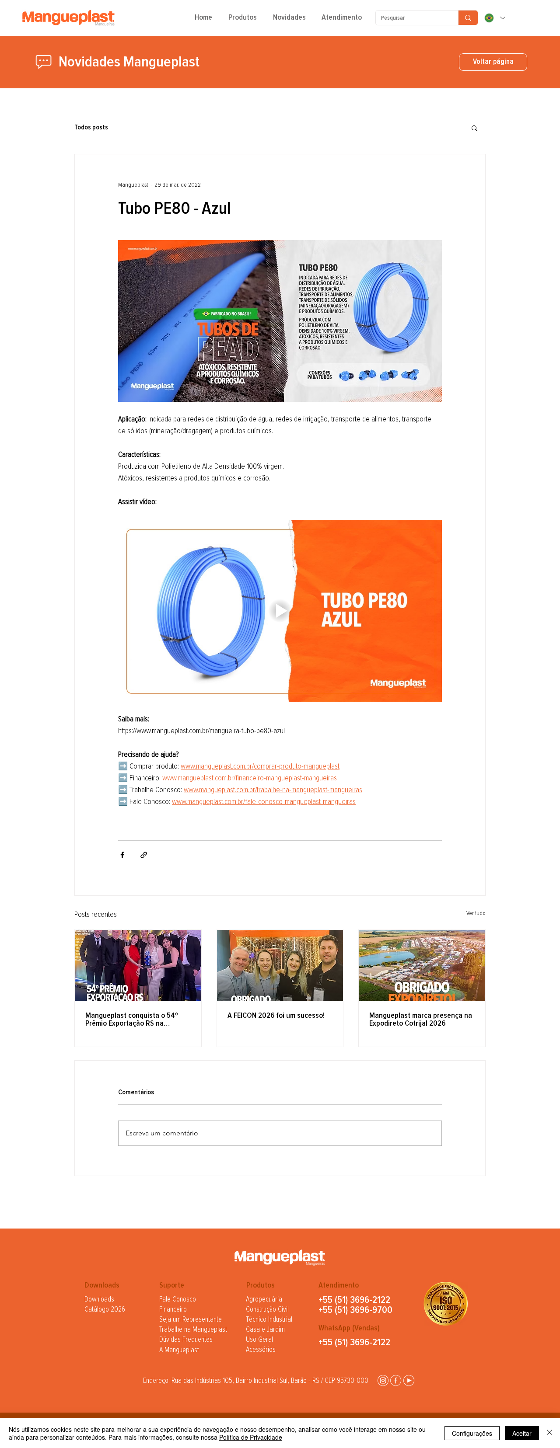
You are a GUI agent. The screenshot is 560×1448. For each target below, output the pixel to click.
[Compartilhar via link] (144, 855)
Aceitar (522, 1433)
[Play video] (280, 611)
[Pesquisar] (468, 17)
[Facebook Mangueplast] (395, 1380)
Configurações (472, 1433)
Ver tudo (476, 913)
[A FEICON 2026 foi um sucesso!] (280, 965)
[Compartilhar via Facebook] (122, 855)
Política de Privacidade (250, 1437)
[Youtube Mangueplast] (408, 1380)
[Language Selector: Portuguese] (494, 17)
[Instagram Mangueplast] (383, 1380)
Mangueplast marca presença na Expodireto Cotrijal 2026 (420, 1019)
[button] (242, 20)
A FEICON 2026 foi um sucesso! (276, 1016)
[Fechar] (549, 1433)
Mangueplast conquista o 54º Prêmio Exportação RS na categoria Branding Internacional (137, 1019)
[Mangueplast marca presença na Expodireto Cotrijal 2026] (422, 965)
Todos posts (91, 127)
